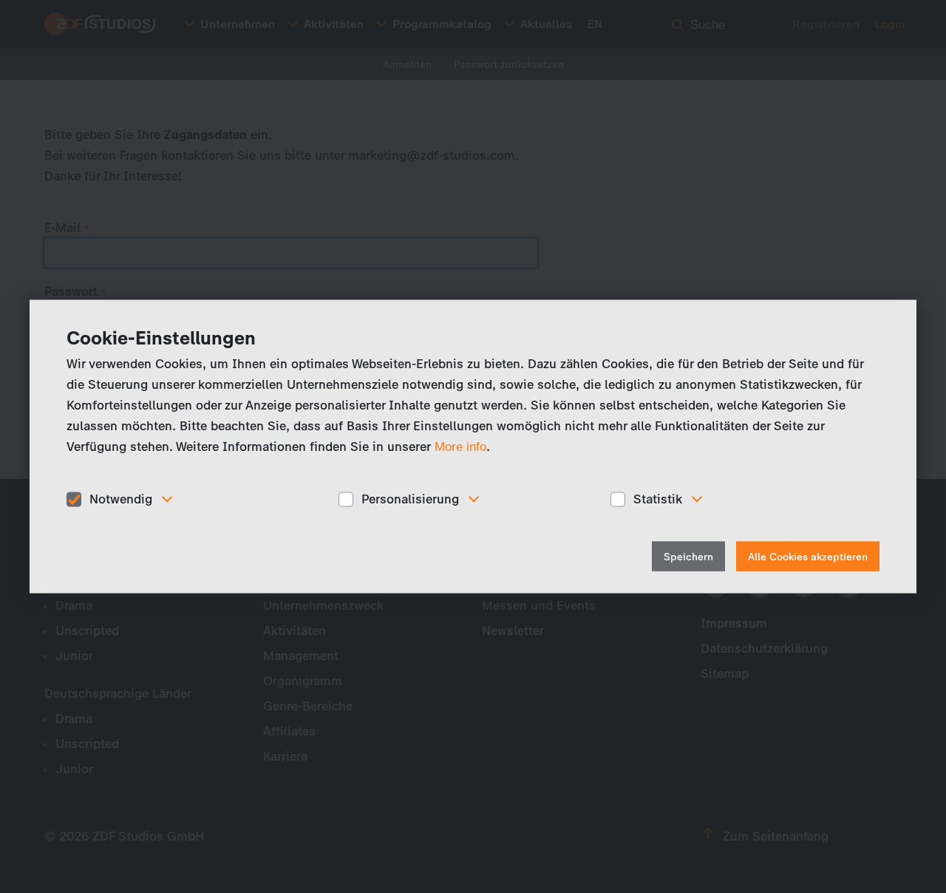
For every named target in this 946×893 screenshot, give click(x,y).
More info (460, 447)
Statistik (657, 499)
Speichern (688, 556)
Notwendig (120, 499)
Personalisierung (410, 499)
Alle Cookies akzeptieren (808, 556)
